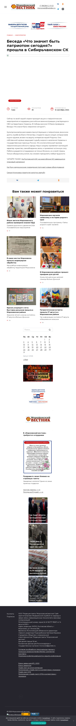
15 (45, 345)
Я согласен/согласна (38, 723)
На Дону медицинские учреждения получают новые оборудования (35, 167)
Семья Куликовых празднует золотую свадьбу (26, 173)
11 (28, 345)
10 (24, 345)
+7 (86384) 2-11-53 (46, 6)
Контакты (10, 614)
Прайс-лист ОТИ (24, 672)
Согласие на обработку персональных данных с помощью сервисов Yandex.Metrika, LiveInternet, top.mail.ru (36, 652)
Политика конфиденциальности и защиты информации (39, 656)
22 (45, 347)
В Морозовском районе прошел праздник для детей (54, 273)
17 (24, 347)
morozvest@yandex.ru (46, 8)
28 (41, 350)
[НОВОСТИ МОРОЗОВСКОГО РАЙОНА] (37, 472)
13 (37, 345)
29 (45, 350)
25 (28, 350)
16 (49, 345)
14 (41, 345)
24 (24, 350)
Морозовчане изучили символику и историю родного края (54, 217)
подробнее (46, 718)
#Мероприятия (15, 100)
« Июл (25, 360)
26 (33, 350)
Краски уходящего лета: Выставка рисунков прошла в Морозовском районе (20, 310)
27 (37, 350)
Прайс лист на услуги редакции (30, 668)
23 (50, 347)
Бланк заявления (24, 665)
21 (41, 347)
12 (32, 345)
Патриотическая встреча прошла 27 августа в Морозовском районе (51, 312)
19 (32, 347)
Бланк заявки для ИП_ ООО (28, 663)
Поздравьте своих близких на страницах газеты (36, 477)
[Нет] (74, 721)
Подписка (10, 617)
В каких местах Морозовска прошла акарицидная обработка (19, 260)
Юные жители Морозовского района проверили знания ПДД (21, 221)
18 (28, 347)
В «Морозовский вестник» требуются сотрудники (34, 434)
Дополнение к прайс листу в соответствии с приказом (39, 670)
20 (37, 347)
